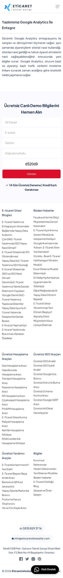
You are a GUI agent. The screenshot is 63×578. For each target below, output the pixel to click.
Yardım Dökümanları (44, 468)
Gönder (31, 174)
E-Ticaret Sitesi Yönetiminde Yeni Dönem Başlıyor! (43, 307)
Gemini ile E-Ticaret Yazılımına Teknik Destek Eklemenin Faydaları (15, 286)
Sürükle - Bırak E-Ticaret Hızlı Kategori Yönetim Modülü (46, 260)
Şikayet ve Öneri (42, 490)
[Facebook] (21, 559)
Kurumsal (38, 460)
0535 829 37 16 (32, 528)
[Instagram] (33, 559)
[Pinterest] (39, 559)
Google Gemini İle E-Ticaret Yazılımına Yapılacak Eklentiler (13, 299)
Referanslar (40, 464)
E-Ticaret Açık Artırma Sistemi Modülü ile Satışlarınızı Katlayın (45, 234)
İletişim (37, 494)
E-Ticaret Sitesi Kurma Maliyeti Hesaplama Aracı (14, 421)
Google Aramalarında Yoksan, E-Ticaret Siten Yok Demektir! (46, 247)
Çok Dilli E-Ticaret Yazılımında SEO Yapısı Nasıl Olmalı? (14, 243)
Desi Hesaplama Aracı (14, 365)
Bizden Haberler (42, 477)
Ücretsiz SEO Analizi (44, 361)
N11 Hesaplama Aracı (13, 395)
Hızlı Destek (48, 569)
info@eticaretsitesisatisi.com (32, 538)
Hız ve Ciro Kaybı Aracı (14, 507)
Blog (36, 486)
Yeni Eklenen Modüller (45, 473)
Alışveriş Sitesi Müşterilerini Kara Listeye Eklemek (43, 320)
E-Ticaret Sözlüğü (43, 481)
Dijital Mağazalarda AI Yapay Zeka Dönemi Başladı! (45, 295)
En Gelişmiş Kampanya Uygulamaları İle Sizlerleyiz (46, 282)
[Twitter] (27, 559)
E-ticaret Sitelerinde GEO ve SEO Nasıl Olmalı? (13, 273)
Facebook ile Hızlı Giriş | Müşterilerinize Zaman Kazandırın (46, 221)
